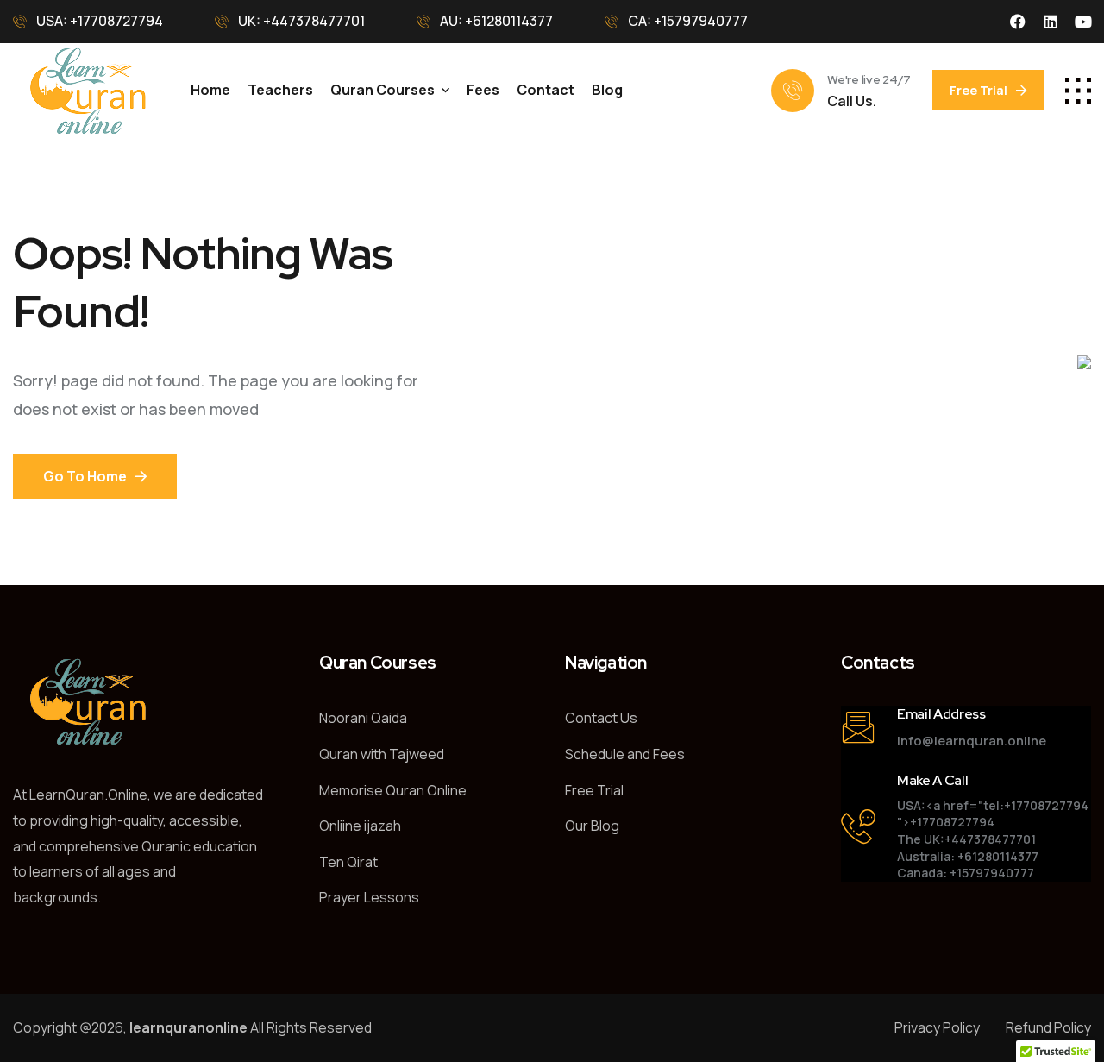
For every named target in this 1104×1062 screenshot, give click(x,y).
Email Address (941, 714)
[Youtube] (1083, 21)
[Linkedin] (1050, 21)
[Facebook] (1018, 21)
